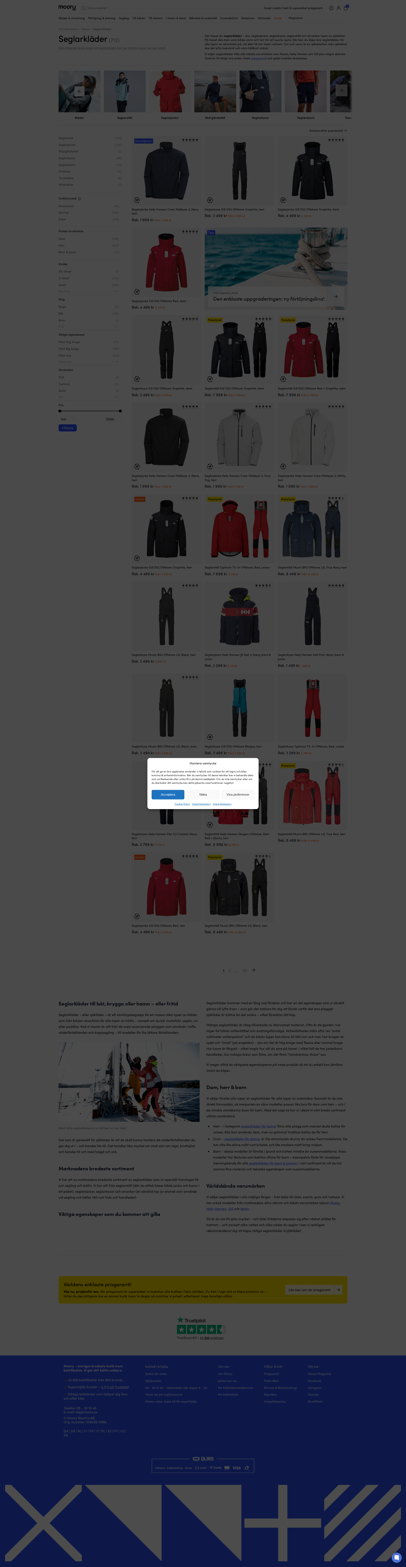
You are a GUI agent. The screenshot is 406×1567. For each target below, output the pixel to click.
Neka (203, 794)
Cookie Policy (182, 804)
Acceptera (168, 794)
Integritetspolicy (201, 804)
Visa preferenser (237, 794)
